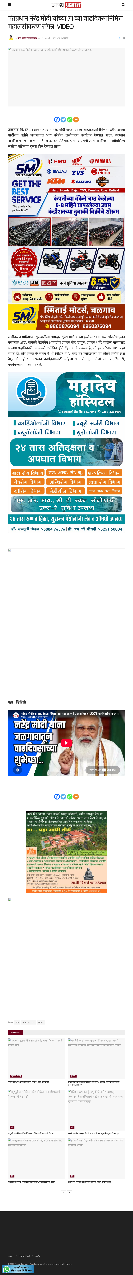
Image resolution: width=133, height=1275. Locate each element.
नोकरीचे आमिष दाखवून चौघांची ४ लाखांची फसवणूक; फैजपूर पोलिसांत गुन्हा (94, 1133)
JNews (17, 1264)
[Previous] (63, 1192)
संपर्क (37, 1256)
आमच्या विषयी (24, 1256)
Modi (40, 1022)
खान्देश (73, 1076)
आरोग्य (65, 38)
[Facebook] (57, 119)
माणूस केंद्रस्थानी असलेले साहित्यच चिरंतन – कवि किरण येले (28, 1082)
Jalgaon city (29, 1022)
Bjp (17, 1022)
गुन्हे (12, 1127)
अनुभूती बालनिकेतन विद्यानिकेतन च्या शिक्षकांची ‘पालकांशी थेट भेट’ (31, 1133)
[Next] (69, 1192)
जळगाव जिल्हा (16, 1076)
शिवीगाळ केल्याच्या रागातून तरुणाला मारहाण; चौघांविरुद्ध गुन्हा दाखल (31, 1182)
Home (11, 1256)
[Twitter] (63, 119)
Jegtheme (67, 1264)
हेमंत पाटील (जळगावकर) (27, 38)
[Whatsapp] (70, 119)
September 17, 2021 (51, 38)
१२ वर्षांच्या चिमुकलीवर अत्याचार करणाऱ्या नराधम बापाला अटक (89, 1182)
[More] (76, 119)
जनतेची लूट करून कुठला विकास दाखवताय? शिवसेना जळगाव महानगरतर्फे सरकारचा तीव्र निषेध (93, 1083)
